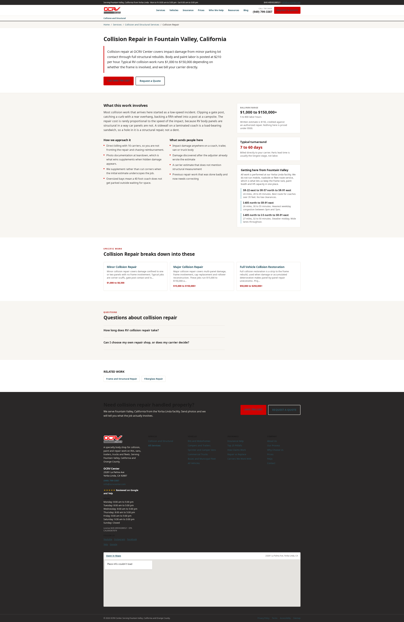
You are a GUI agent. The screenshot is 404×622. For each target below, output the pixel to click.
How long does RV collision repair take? (131, 330)
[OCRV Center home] (112, 10)
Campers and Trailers (199, 445)
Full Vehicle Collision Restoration (262, 267)
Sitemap (296, 618)
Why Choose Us (275, 449)
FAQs (270, 458)
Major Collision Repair (188, 267)
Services (160, 10)
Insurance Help (235, 441)
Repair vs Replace (236, 454)
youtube (108, 539)
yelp (106, 544)
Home (107, 24)
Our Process (273, 445)
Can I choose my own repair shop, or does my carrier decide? (146, 342)
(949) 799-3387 (253, 409)
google (113, 544)
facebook (132, 539)
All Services (154, 445)
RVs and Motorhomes (199, 441)
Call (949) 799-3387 (118, 80)
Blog (246, 10)
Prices (201, 10)
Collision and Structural (115, 18)
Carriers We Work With (239, 458)
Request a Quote (287, 10)
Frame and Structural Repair (121, 378)
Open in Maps (113, 555)
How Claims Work (236, 449)
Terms (274, 618)
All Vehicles (194, 463)
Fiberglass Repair (153, 378)
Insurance (188, 10)
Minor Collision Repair (122, 267)
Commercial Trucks (198, 454)
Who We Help (216, 10)
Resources (233, 10)
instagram (119, 539)
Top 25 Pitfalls (234, 445)
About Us (272, 441)
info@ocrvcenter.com (291, 2)
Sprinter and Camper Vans (202, 449)
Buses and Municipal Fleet (202, 458)
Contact (271, 463)
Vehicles (173, 10)
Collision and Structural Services (142, 24)
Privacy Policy (263, 618)
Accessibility (285, 618)
